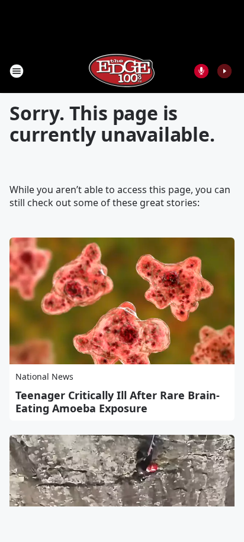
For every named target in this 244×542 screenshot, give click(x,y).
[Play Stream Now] (224, 71)
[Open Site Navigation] (16, 71)
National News (44, 376)
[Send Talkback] (201, 71)
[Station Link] (122, 71)
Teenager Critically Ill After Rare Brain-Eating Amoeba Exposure (117, 402)
